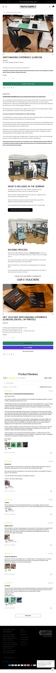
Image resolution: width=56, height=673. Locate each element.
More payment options (28, 351)
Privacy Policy (23, 644)
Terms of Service (24, 637)
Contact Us (23, 632)
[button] (26, 378)
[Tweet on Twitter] (11, 87)
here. (39, 138)
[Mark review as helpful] (51, 453)
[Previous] (3, 54)
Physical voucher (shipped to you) (12, 330)
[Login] (49, 6)
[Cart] (52, 6)
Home (4, 12)
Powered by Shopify (15, 661)
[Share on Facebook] (7, 87)
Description (6, 94)
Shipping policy (24, 639)
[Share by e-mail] (13, 87)
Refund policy (23, 642)
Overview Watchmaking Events (20, 209)
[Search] (6, 6)
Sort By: (42, 387)
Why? (35, 1)
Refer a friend (23, 634)
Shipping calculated (13, 62)
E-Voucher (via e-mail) (29, 330)
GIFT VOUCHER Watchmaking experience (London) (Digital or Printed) (25, 318)
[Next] (52, 54)
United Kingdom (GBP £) (9, 657)
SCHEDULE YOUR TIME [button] (28, 83)
